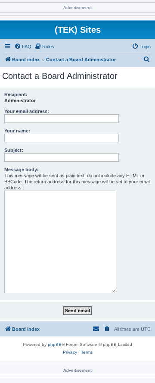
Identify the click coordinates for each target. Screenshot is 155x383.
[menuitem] (22, 46)
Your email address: (26, 111)
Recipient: (16, 94)
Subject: (13, 150)
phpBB (55, 344)
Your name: (17, 130)
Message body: (21, 169)
